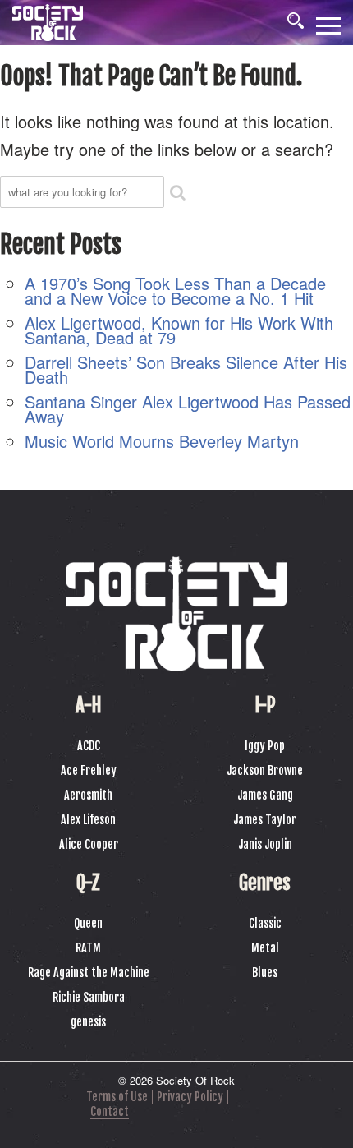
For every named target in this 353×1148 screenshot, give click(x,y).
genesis (88, 1022)
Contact (109, 1111)
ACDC (88, 746)
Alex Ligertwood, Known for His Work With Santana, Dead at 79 (179, 330)
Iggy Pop (265, 746)
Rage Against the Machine (88, 973)
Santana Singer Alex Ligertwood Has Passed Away (188, 409)
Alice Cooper (88, 844)
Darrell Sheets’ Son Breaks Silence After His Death (186, 369)
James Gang (265, 795)
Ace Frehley (89, 770)
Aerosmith (88, 795)
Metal (265, 948)
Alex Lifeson (88, 820)
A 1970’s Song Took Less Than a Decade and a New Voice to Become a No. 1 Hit (175, 290)
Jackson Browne (265, 770)
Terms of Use (117, 1097)
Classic (265, 923)
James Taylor (264, 820)
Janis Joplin (265, 844)
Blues (264, 973)
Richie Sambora (89, 997)
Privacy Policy (190, 1097)
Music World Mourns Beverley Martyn (162, 441)
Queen (88, 923)
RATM (88, 948)
